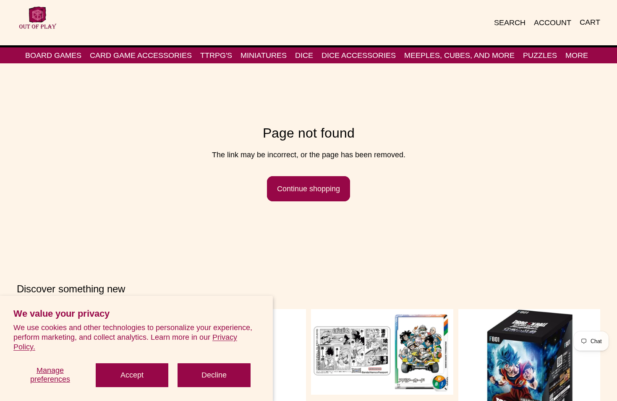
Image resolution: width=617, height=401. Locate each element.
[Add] (440, 382)
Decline (214, 375)
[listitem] (576, 55)
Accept (132, 375)
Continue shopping (308, 189)
